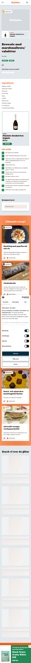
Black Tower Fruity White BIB (19, 654)
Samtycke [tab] (5, 302)
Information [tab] (15, 302)
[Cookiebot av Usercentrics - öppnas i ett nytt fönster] (22, 297)
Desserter (5, 60)
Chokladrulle (9, 283)
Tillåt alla (15, 353)
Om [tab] (25, 302)
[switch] (26, 336)
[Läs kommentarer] (3, 65)
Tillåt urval (15, 359)
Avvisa (15, 364)
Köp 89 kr (7, 144)
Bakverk (11, 60)
